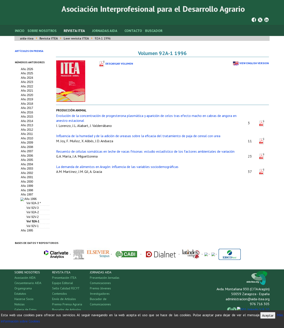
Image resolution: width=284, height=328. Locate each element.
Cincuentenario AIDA (27, 283)
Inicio (19, 30)
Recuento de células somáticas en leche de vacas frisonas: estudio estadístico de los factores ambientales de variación (145, 151)
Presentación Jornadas (104, 278)
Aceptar (268, 315)
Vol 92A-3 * (33, 203)
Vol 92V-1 (32, 226)
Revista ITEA (74, 30)
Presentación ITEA (64, 278)
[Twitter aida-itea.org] (260, 19)
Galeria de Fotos (25, 310)
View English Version (254, 63)
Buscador (153, 30)
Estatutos (20, 294)
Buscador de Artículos (66, 310)
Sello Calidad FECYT (66, 288)
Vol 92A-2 (32, 212)
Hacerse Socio (24, 299)
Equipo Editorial (62, 283)
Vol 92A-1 (32, 221)
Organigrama (23, 288)
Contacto (133, 30)
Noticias (19, 304)
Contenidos (59, 294)
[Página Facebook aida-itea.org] (254, 19)
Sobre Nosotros (42, 30)
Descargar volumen (119, 63)
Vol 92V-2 (32, 217)
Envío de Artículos (64, 299)
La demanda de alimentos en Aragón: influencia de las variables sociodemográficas (117, 166)
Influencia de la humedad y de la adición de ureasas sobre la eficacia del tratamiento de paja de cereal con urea (138, 136)
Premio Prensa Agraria (67, 304)
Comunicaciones (100, 283)
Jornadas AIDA (104, 30)
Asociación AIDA (25, 278)
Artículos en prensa (29, 51)
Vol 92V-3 (32, 207)
